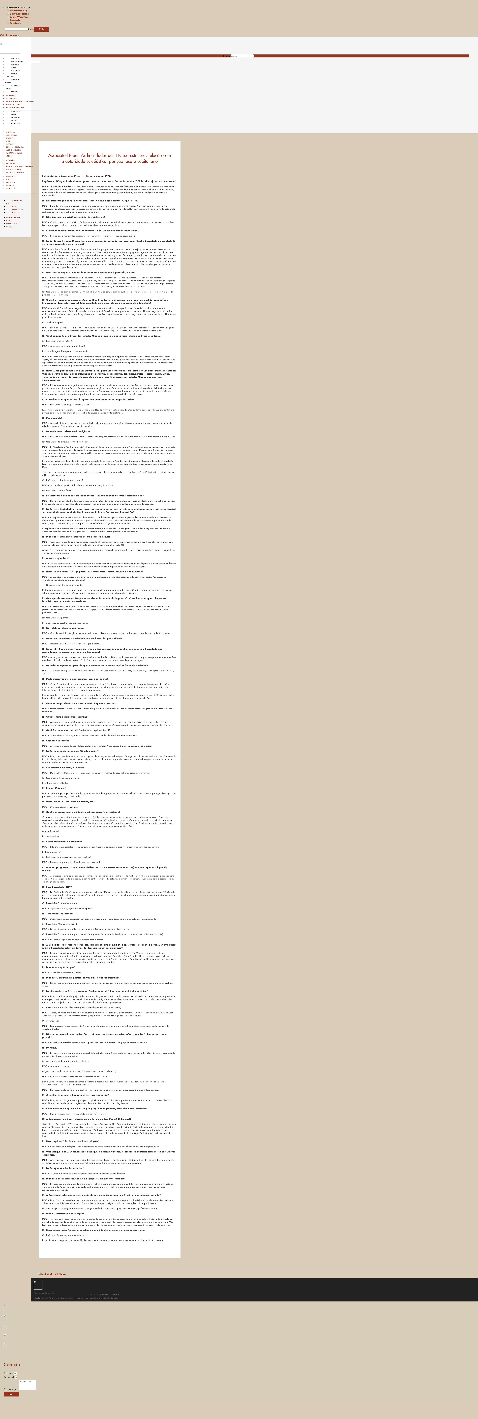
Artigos (14, 91)
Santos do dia (14, 202)
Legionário (10, 96)
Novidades (15, 58)
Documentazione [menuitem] (19, 13)
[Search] (43, 62)
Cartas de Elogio (13, 150)
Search (226, 56)
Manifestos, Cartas (14, 153)
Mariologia (16, 124)
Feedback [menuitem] (15, 23)
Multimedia (15, 70)
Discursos (15, 118)
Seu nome (9, 1373)
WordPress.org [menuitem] (18, 10)
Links (14, 206)
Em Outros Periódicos (15, 107)
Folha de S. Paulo (13, 104)
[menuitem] (241, 7)
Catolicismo (11, 98)
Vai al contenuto (9, 35)
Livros (13, 115)
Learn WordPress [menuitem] (20, 16)
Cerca (31, 29)
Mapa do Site (17, 209)
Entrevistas (15, 112)
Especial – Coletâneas (15, 147)
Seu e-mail (9, 1377)
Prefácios (15, 121)
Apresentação (17, 61)
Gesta (13, 67)
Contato (15, 212)
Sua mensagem (11, 1389)
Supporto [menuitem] (15, 20)
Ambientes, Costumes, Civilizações (20, 101)
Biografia (15, 64)
